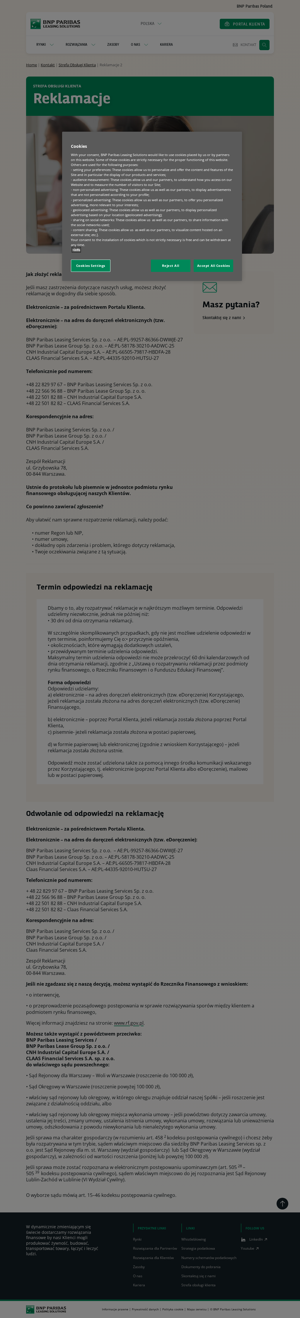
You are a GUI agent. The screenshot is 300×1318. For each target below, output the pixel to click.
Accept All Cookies (213, 265)
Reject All (170, 265)
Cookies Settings (90, 265)
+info (76, 250)
